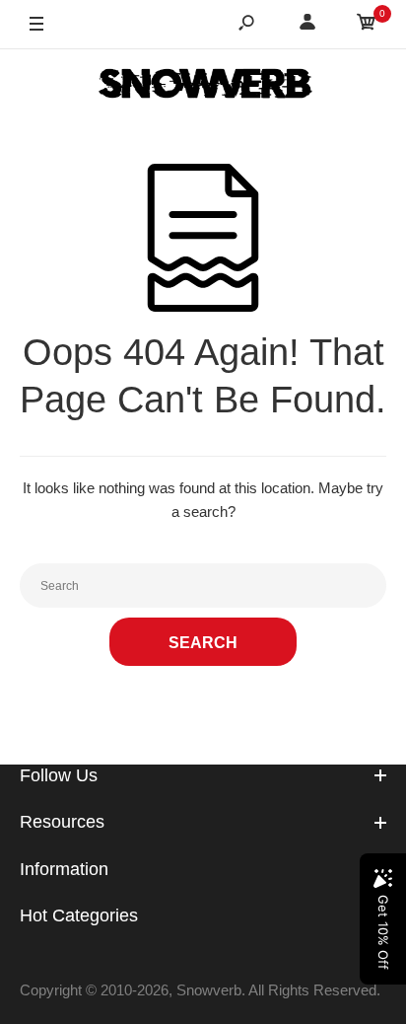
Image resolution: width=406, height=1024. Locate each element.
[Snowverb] (203, 86)
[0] (366, 25)
